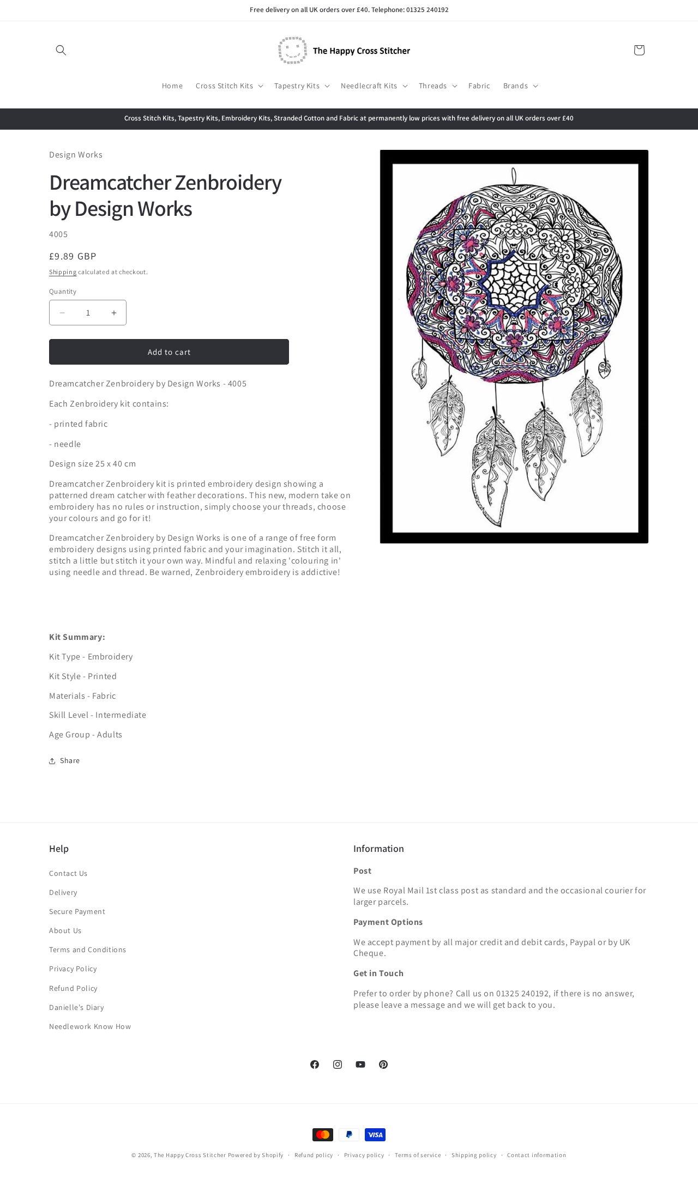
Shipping (63, 272)
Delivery (63, 892)
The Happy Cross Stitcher (190, 1155)
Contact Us (68, 873)
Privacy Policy (73, 969)
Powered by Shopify (256, 1155)
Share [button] (70, 761)
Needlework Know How (90, 1026)
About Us (65, 930)
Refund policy (313, 1154)
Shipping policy (474, 1154)
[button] (61, 50)
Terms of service (418, 1154)
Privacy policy (364, 1154)
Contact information (536, 1154)
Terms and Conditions (88, 950)
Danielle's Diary (76, 1007)
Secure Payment (77, 911)
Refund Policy (73, 988)
